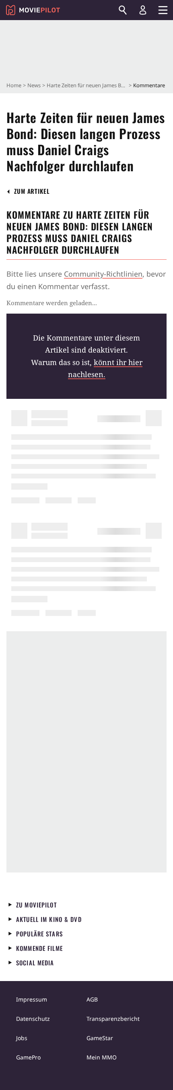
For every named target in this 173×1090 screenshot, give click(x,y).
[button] (32, 191)
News (34, 85)
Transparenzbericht (113, 1018)
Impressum (31, 999)
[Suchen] (123, 10)
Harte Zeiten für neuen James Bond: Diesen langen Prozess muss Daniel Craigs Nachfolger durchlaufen (87, 85)
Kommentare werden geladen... (51, 303)
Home (13, 85)
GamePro (28, 1057)
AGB (92, 999)
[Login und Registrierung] (143, 10)
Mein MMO (101, 1057)
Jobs (21, 1038)
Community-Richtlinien (103, 274)
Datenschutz (33, 1018)
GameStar (99, 1038)
